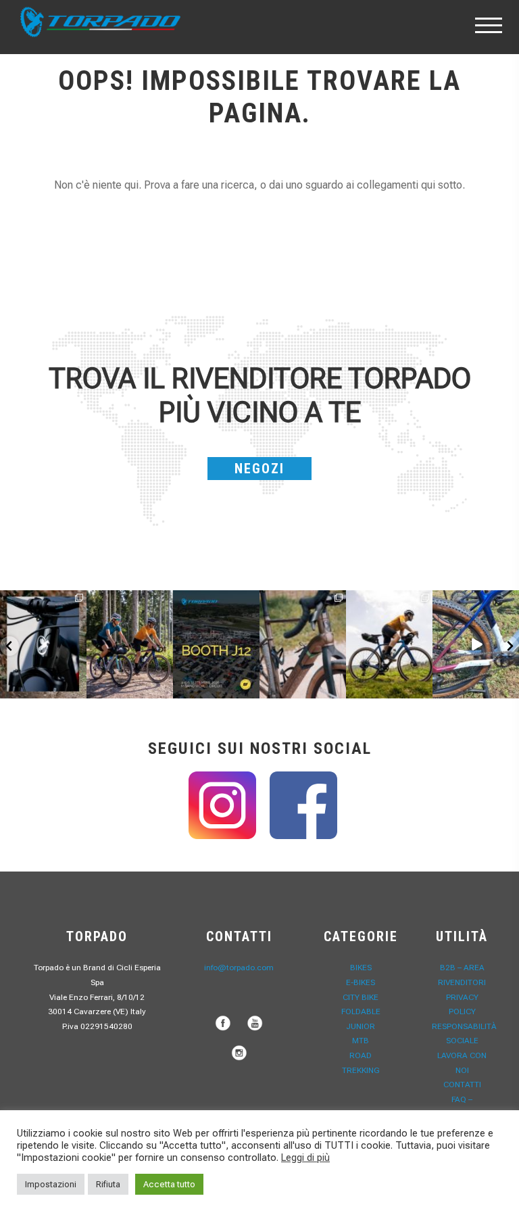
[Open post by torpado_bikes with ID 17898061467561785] (129, 644)
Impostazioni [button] (50, 1184)
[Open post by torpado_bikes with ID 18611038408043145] (216, 644)
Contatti (462, 1084)
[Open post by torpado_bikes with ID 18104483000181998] (303, 644)
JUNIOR (360, 1026)
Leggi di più (305, 1157)
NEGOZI (259, 468)
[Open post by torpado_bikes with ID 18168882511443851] (43, 644)
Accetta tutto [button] (169, 1184)
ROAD (360, 1055)
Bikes (361, 967)
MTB (360, 1040)
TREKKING (361, 1070)
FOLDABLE (360, 1011)
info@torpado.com (239, 967)
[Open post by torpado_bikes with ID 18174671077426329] (389, 644)
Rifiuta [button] (108, 1184)
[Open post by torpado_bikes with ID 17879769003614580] (475, 644)
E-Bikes (360, 982)
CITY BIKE (360, 997)
